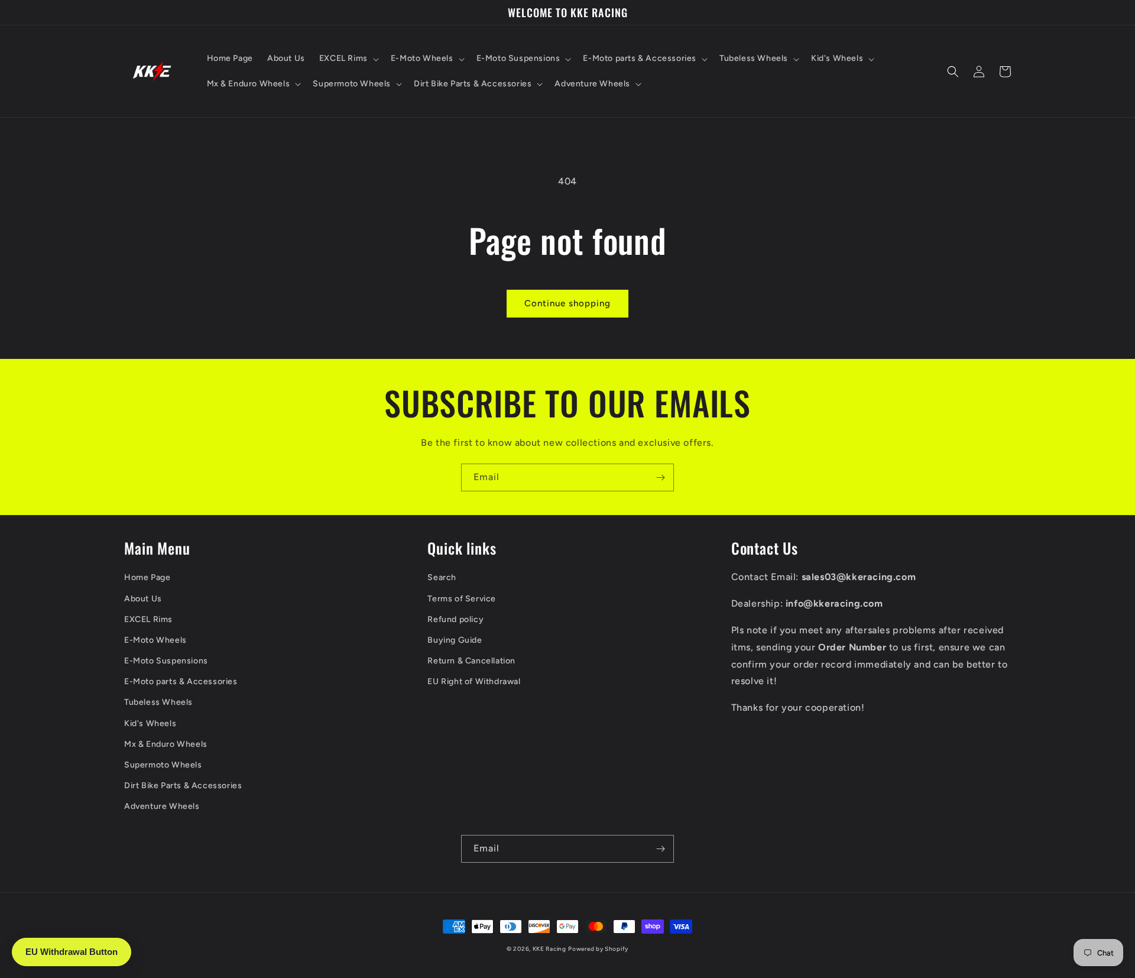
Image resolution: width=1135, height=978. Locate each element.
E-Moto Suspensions (166, 661)
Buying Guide (454, 640)
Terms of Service (461, 599)
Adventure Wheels (162, 806)
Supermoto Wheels (163, 765)
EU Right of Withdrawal (473, 681)
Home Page (147, 577)
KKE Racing (549, 949)
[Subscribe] (660, 477)
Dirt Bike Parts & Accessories (183, 786)
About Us (143, 599)
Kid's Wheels (150, 723)
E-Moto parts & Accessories (181, 681)
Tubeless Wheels (158, 702)
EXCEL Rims (148, 619)
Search (441, 577)
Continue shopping (567, 303)
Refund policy (455, 619)
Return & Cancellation (471, 661)
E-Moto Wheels (155, 640)
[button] (348, 58)
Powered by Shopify (598, 949)
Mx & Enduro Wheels (165, 744)
